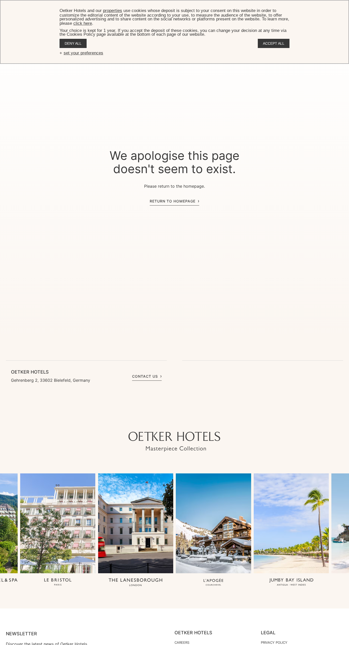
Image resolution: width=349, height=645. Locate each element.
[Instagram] (154, 421)
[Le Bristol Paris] (58, 582)
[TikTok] (144, 421)
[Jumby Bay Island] (291, 582)
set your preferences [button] (83, 53)
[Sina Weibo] (205, 421)
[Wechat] (195, 421)
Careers (182, 642)
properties (112, 10)
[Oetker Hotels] (174, 442)
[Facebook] (174, 421)
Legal (268, 632)
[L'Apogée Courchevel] (213, 582)
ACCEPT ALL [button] (273, 43)
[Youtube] (164, 421)
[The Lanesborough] (135, 582)
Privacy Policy (274, 642)
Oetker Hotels (193, 632)
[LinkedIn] (185, 421)
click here (82, 23)
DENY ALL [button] (73, 43)
